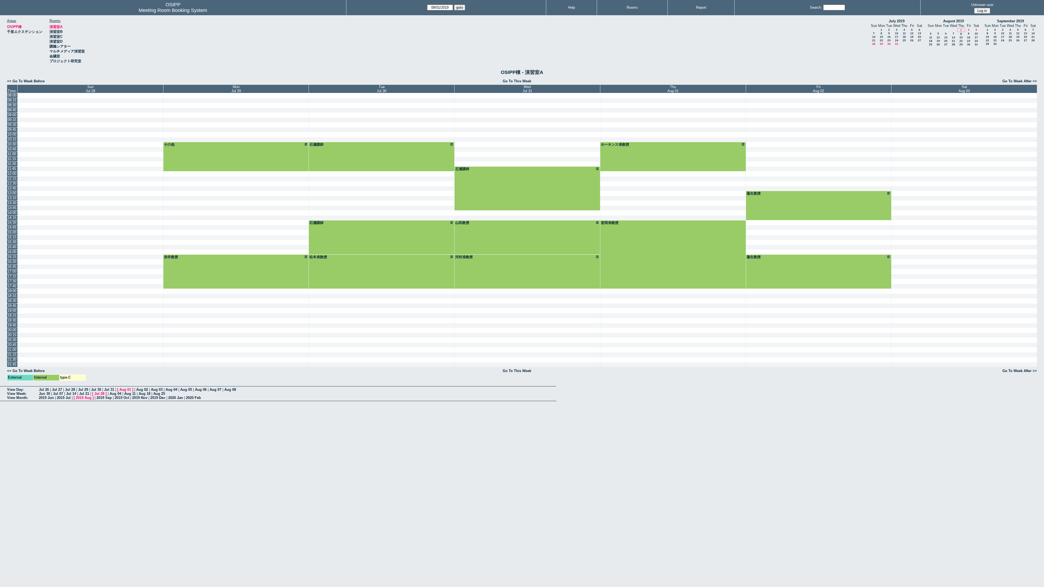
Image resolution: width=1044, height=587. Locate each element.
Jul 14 (71, 394)
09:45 (12, 129)
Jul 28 (70, 390)
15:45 (12, 247)
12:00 (12, 173)
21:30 (12, 359)
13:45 (12, 208)
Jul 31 (109, 390)
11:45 (12, 169)
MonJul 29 (236, 89)
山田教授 (462, 223)
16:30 (12, 262)
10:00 (12, 134)
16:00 (12, 252)
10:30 (12, 144)
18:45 (12, 306)
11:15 (12, 159)
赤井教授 (171, 257)
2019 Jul (64, 398)
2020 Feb (193, 398)
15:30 (12, 242)
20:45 (12, 345)
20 (919, 36)
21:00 (12, 350)
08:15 (12, 100)
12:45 (12, 188)
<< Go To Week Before (26, 81)
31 (896, 43)
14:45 (12, 227)
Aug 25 (159, 394)
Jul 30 (96, 390)
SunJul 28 (90, 89)
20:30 (12, 340)
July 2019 (897, 21)
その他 (169, 144)
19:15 (12, 315)
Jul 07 (58, 394)
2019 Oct (122, 398)
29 (881, 43)
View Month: (17, 398)
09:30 (12, 125)
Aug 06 (201, 390)
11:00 (12, 154)
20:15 (12, 335)
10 (896, 33)
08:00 (12, 95)
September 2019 (1010, 21)
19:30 (12, 320)
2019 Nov (139, 398)
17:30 (12, 281)
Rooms (632, 7)
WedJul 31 (527, 89)
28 (873, 43)
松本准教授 (318, 257)
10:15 (12, 139)
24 (896, 40)
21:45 (12, 364)
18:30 (12, 301)
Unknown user (982, 5)
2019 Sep (104, 398)
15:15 (12, 237)
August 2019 (953, 21)
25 (904, 40)
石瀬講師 (316, 144)
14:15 (12, 218)
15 (881, 36)
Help (571, 7)
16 (889, 36)
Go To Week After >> (1019, 81)
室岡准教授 (610, 223)
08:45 (12, 110)
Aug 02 (142, 390)
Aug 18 (144, 394)
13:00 (12, 193)
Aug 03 (157, 390)
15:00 (12, 232)
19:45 (12, 325)
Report (701, 7)
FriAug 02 (818, 89)
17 (896, 36)
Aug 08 (230, 390)
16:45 (12, 266)
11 (904, 33)
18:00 (12, 291)
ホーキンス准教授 (615, 144)
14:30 (12, 222)
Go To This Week (517, 81)
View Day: (15, 390)
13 (919, 33)
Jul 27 (57, 390)
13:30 (12, 203)
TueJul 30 (381, 89)
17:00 (12, 271)
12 (911, 33)
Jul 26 (44, 390)
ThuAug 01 (673, 89)
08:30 (12, 105)
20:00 (12, 330)
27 (919, 40)
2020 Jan (175, 398)
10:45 (12, 149)
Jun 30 (44, 394)
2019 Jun (46, 398)
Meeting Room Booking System (173, 10)
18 (904, 36)
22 (881, 40)
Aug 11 (130, 394)
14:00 (12, 213)
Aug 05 (186, 390)
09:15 (12, 120)
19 (911, 36)
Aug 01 (125, 390)
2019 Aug (83, 398)
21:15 (12, 354)
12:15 (12, 178)
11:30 (12, 164)
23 (889, 40)
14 (873, 36)
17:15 (12, 276)
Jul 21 (84, 394)
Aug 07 (215, 390)
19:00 (12, 310)
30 (889, 43)
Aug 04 (171, 390)
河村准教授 (464, 257)
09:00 (12, 115)
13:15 (12, 198)
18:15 (12, 296)
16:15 (12, 257)
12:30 (12, 183)
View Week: (16, 394)
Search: (816, 7)
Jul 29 (83, 390)
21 (873, 40)
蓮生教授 (754, 193)
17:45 (12, 286)
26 (911, 40)
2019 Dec (157, 398)
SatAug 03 (964, 89)
